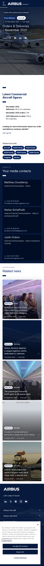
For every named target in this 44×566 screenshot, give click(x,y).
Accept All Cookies (20, 546)
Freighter (7, 157)
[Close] (37, 524)
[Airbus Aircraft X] (10, 38)
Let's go (6, 133)
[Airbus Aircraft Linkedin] (20, 38)
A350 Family (21, 152)
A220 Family (18, 148)
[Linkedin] (5, 501)
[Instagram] (21, 501)
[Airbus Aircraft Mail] (25, 38)
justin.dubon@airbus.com (15, 258)
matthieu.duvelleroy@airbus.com (17, 203)
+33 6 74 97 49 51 (12, 256)
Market (17, 157)
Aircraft (7, 148)
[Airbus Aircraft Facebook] (15, 38)
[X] (11, 501)
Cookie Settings (20, 558)
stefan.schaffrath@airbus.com (16, 231)
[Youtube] (26, 501)
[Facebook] (16, 501)
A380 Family (34, 152)
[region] (20, 542)
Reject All (20, 552)
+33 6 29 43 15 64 (12, 201)
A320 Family (30, 148)
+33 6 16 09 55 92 (12, 228)
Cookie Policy (6, 540)
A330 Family (8, 152)
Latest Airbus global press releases (16, 12)
